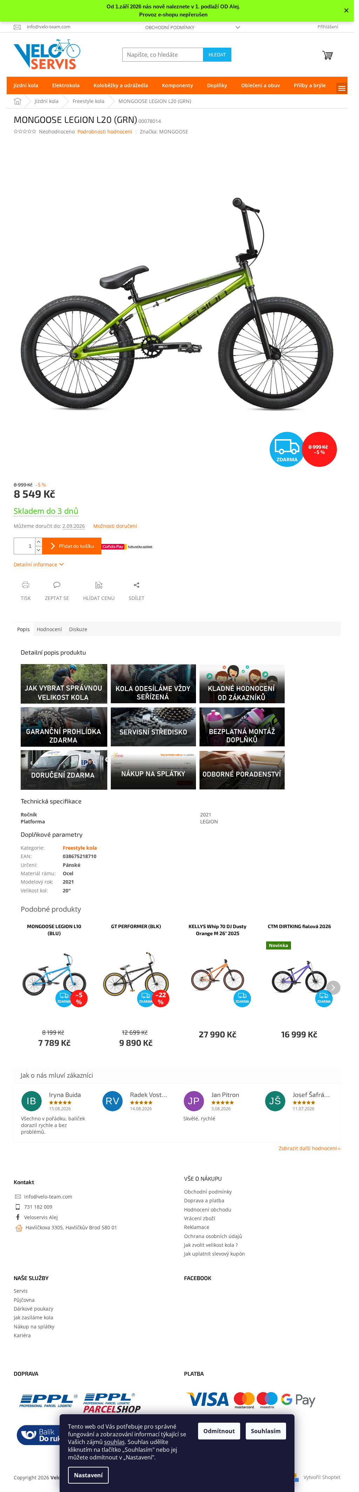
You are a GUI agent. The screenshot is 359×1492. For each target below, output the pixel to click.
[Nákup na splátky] (153, 770)
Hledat (217, 54)
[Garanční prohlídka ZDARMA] (65, 726)
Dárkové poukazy (33, 1308)
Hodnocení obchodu (207, 1209)
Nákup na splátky (34, 1326)
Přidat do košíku (76, 546)
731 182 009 (38, 1206)
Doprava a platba (204, 1200)
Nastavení (88, 1475)
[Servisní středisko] (153, 727)
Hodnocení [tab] (49, 629)
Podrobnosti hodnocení (104, 131)
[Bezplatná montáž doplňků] (242, 727)
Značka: (164, 131)
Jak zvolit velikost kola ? (211, 1245)
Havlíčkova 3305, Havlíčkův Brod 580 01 (70, 1227)
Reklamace (196, 1227)
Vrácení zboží (199, 1218)
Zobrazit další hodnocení (308, 1148)
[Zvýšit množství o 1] (38, 542)
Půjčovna (24, 1300)
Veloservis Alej (41, 1217)
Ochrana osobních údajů (213, 1236)
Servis (21, 1290)
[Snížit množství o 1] (38, 550)
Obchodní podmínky (169, 27)
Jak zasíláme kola (33, 1317)
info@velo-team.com (48, 1196)
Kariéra (22, 1335)
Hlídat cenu (99, 598)
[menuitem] (26, 85)
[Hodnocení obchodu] (242, 684)
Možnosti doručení (115, 526)
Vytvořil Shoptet (322, 1477)
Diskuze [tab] (78, 629)
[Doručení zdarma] (65, 770)
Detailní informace (35, 564)
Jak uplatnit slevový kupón (214, 1253)
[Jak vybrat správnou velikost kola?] (65, 683)
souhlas (114, 1442)
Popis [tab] (23, 629)
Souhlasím (266, 1431)
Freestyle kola (80, 847)
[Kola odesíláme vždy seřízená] (153, 684)
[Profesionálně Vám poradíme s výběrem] (242, 770)
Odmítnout (219, 1431)
